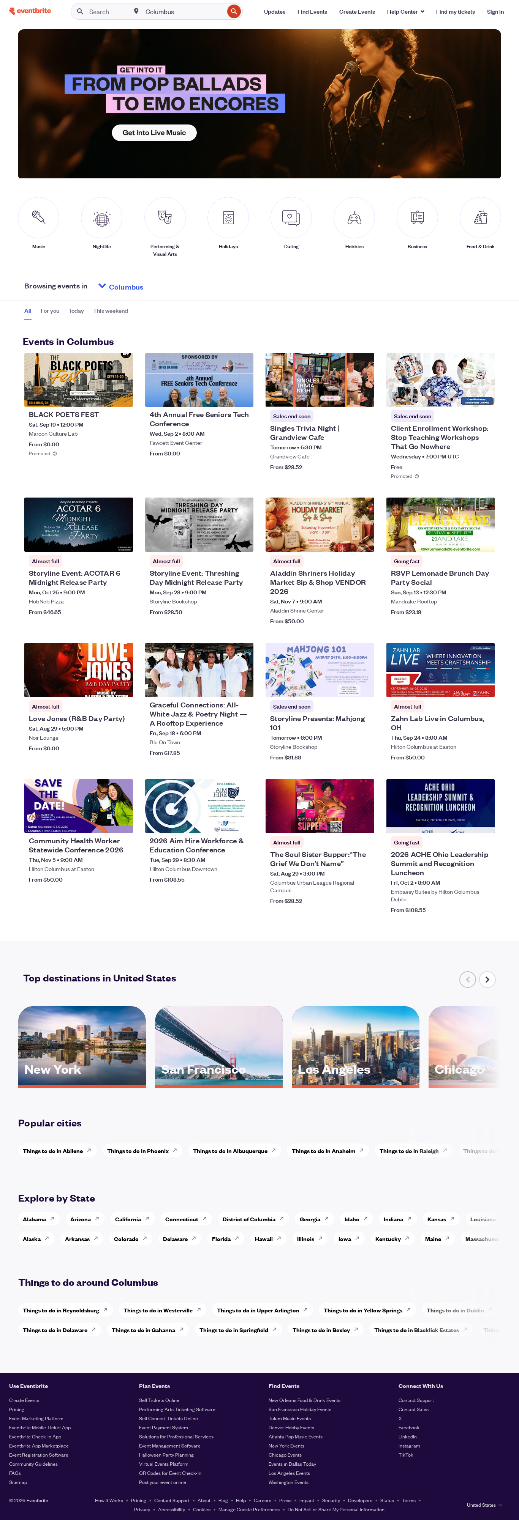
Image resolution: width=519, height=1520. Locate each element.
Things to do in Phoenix (138, 1151)
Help (241, 1500)
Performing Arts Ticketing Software (177, 1409)
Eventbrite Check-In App (35, 1436)
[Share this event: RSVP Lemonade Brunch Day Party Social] (484, 541)
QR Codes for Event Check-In (170, 1472)
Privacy (142, 1509)
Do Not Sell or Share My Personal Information (336, 1509)
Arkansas (77, 1239)
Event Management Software (170, 1445)
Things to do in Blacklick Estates (416, 1330)
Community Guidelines (33, 1463)
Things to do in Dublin (455, 1310)
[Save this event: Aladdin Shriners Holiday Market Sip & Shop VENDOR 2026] (345, 541)
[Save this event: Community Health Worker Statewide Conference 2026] (104, 822)
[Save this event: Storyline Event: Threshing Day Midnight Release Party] (224, 541)
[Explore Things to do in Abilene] (91, 1150)
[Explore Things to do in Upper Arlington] (307, 1309)
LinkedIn (408, 1436)
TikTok (406, 1454)
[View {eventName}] (78, 380)
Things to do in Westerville (158, 1310)
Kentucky (388, 1239)
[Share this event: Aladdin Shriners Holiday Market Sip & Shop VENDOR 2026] (363, 541)
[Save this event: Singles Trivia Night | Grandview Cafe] (345, 396)
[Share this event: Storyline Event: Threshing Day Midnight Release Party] (242, 541)
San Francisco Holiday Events (300, 1409)
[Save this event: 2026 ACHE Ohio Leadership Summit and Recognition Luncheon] (465, 822)
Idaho (352, 1219)
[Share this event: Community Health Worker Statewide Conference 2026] (122, 822)
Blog (223, 1500)
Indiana (393, 1219)
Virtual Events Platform (163, 1463)
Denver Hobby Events (291, 1427)
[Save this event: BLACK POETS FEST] (104, 396)
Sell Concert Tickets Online (168, 1418)
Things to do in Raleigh (409, 1151)
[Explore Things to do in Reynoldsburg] (107, 1309)
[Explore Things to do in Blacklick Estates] (467, 1329)
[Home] (30, 11)
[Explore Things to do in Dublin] (492, 1309)
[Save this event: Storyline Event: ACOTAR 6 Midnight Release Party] (104, 541)
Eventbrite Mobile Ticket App (40, 1427)
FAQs (15, 1472)
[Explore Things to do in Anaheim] (363, 1150)
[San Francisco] (219, 1082)
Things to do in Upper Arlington (258, 1310)
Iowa (345, 1239)
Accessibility (171, 1509)
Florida (221, 1239)
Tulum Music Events (290, 1418)
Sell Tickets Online (159, 1399)
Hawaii (264, 1239)
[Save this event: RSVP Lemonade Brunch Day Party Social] (465, 541)
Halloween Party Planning (166, 1454)
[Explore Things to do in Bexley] (358, 1329)
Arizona (80, 1219)
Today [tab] (76, 310)
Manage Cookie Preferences (249, 1509)
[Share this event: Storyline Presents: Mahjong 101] (363, 686)
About (204, 1500)
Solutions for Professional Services (176, 1436)
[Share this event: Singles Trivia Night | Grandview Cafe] (363, 396)
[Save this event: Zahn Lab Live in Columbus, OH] (465, 686)
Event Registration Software (38, 1454)
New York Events (286, 1445)
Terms (409, 1500)
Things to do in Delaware (55, 1330)
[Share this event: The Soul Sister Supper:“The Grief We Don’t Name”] (363, 822)
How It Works (109, 1500)
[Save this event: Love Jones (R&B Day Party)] (104, 686)
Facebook (409, 1427)
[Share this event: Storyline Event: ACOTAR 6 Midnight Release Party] (122, 541)
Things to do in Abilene (53, 1151)
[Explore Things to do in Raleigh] (447, 1150)
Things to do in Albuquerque (230, 1151)
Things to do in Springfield (233, 1330)
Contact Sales (414, 1409)
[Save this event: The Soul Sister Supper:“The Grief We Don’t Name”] (345, 822)
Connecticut (181, 1219)
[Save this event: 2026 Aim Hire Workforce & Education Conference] (224, 822)
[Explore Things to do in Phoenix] (177, 1150)
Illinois (305, 1239)
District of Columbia (249, 1219)
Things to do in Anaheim (323, 1151)
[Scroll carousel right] (487, 979)
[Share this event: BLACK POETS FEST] (122, 396)
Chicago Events (285, 1454)
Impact (306, 1500)
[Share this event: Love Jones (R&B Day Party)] (122, 686)
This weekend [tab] (110, 310)
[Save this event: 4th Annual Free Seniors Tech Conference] (224, 396)
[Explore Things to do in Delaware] (95, 1329)
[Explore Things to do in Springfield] (276, 1329)
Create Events (24, 1399)
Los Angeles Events (289, 1472)
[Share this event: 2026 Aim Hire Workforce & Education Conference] (242, 822)
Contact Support (416, 1399)
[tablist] (76, 313)
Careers (262, 1500)
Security (331, 1500)
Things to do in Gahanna (143, 1330)
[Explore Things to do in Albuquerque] (276, 1150)
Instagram (409, 1445)
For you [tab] (50, 310)
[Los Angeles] (355, 1082)
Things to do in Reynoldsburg (61, 1310)
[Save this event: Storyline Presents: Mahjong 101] (345, 686)
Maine (433, 1239)
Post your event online (162, 1481)
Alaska (32, 1239)
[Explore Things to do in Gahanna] (183, 1329)
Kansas (436, 1219)
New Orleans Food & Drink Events (304, 1399)
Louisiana (483, 1219)
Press (285, 1500)
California (128, 1219)
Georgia (310, 1219)
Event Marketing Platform (36, 1418)
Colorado (126, 1239)
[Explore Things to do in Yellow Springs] (410, 1309)
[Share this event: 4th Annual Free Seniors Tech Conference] (242, 396)
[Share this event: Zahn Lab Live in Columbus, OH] (484, 686)
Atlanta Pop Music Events (296, 1436)
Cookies (201, 1509)
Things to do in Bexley (321, 1330)
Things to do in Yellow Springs (363, 1310)
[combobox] (184, 11)
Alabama (34, 1219)
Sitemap (18, 1481)
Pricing (16, 1409)
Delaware (175, 1239)
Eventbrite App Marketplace (39, 1445)
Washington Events (289, 1481)
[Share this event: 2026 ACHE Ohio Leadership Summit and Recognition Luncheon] (484, 822)
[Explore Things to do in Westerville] (201, 1309)
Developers (360, 1500)
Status (387, 1500)
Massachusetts (485, 1239)
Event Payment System (163, 1427)
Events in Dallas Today (292, 1463)
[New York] (82, 1082)
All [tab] (28, 310)
